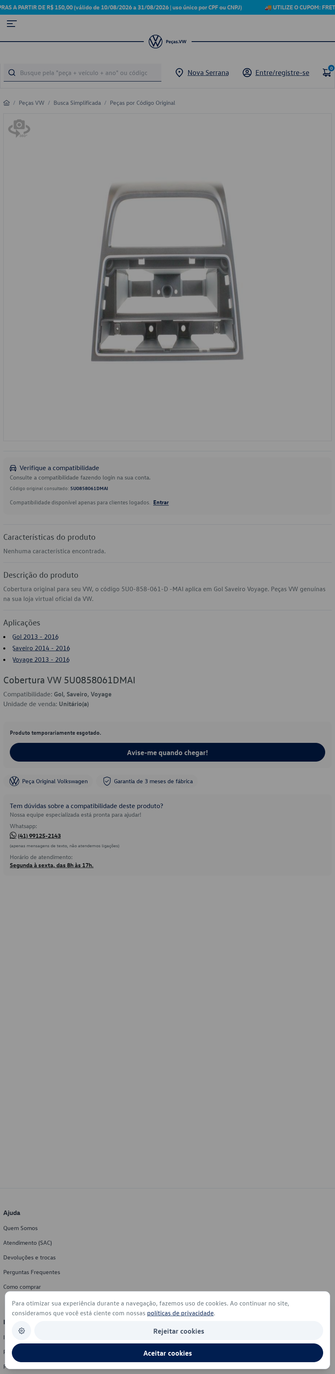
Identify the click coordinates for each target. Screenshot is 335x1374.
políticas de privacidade (180, 1313)
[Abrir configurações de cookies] (21, 1330)
